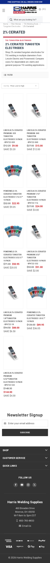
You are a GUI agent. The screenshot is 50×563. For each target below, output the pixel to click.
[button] (25, 75)
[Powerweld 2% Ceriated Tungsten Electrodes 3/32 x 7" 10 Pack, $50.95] (13, 231)
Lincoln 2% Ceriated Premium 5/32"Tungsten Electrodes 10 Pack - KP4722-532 (13, 379)
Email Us (26, 525)
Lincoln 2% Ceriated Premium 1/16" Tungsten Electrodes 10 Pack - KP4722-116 (36, 197)
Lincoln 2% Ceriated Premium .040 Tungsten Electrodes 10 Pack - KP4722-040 (36, 136)
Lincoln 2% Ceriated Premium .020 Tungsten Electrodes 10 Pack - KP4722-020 (13, 136)
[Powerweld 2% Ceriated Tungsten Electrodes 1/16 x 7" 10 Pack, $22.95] (13, 171)
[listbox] (24, 85)
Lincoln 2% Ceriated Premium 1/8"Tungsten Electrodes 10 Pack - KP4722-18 (13, 318)
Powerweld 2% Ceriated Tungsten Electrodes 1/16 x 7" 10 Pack (13, 195)
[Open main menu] (3, 10)
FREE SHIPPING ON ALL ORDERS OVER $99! (25, 2)
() (44, 9)
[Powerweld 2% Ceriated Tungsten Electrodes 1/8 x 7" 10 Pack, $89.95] (36, 292)
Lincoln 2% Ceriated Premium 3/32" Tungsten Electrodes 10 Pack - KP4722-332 (36, 257)
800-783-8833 (26, 520)
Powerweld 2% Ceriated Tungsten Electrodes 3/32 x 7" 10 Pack (13, 256)
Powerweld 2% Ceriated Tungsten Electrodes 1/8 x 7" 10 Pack (36, 317)
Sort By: (6, 86)
